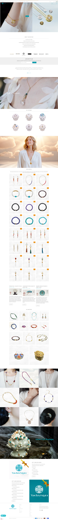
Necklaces (8, 1)
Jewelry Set (5, 1)
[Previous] (9, 54)
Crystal (29, 338)
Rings (22, 1)
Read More (11, 304)
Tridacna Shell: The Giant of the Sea (15, 286)
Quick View (29, 182)
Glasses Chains (19, 1)
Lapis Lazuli (14, 326)
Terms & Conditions (21, 508)
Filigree (39, 355)
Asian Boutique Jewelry (29, 127)
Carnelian (34, 326)
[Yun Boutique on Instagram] (41, 510)
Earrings (10, 1)
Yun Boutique (12, 518)
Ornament (30, 514)
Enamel (19, 355)
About (19, 506)
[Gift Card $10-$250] (19, 469)
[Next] (48, 54)
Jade (14, 316)
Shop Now (34, 476)
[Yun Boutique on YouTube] (42, 510)
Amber (42, 338)
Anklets (24, 1)
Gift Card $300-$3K (16, 481)
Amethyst (24, 326)
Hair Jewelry (16, 1)
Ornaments (27, 1)
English (50, 1)
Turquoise (34, 316)
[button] (19, 3)
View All (15, 129)
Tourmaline (15, 338)
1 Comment (29, 288)
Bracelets (13, 1)
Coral (44, 326)
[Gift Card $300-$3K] (39, 491)
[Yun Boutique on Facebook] (39, 510)
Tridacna (44, 316)
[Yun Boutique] (3, 3)
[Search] (56, 3)
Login (54, 1)
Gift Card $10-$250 (36, 462)
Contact (20, 507)
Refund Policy (20, 512)
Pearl (24, 316)
